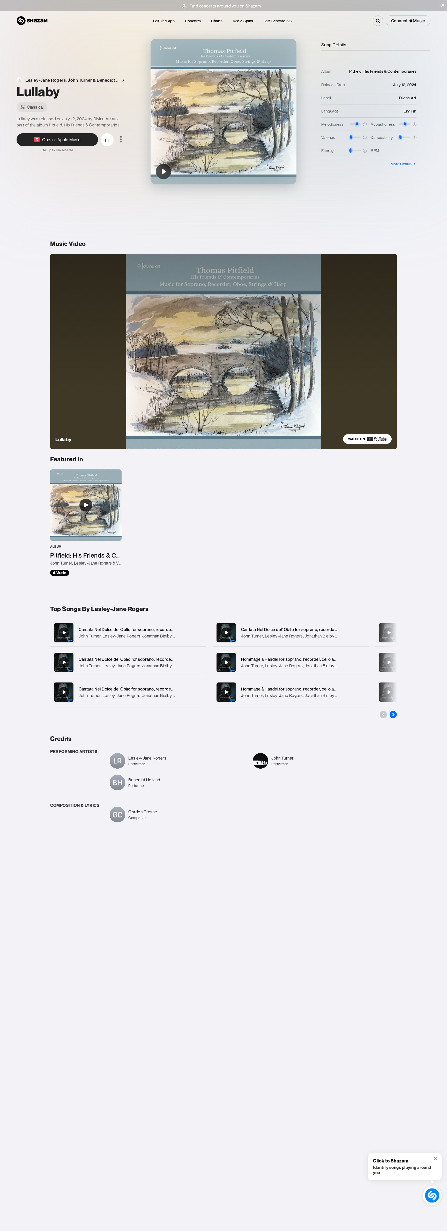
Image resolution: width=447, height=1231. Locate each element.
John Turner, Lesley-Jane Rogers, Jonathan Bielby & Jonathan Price (141, 636)
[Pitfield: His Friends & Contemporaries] (86, 522)
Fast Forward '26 (278, 21)
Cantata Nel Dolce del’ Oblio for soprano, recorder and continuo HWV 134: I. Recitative (322, 629)
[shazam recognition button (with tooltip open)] (432, 1195)
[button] (442, 5)
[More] (197, 632)
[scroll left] (383, 714)
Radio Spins (243, 21)
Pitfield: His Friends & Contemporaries (84, 124)
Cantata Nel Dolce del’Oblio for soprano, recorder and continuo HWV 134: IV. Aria (155, 629)
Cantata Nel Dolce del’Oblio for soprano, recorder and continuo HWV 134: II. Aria (155, 689)
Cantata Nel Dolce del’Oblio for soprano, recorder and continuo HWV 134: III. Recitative (161, 659)
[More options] (121, 140)
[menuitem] (164, 21)
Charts (216, 21)
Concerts (193, 21)
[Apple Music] (59, 573)
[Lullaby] (163, 171)
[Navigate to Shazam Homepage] (32, 20)
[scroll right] (393, 714)
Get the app (164, 21)
